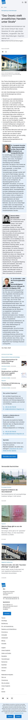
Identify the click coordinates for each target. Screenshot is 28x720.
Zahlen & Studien (5, 366)
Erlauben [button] (18, 716)
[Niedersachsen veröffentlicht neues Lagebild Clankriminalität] (24, 375)
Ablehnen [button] (10, 716)
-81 (18, 598)
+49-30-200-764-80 (10, 598)
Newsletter (7, 613)
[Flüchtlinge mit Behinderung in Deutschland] (24, 385)
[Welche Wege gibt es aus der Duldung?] (14, 513)
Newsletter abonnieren (9, 456)
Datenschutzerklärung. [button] (18, 712)
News (5, 7)
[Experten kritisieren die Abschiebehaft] (14, 477)
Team (8, 426)
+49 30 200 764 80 (10, 407)
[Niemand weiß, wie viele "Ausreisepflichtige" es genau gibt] (14, 552)
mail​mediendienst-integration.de (14, 409)
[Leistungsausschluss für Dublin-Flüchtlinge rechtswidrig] (24, 363)
